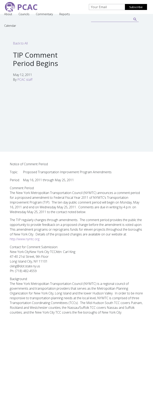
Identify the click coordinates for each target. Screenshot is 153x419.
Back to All (20, 43)
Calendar (10, 26)
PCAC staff (24, 79)
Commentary (44, 14)
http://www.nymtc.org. (25, 239)
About (8, 14)
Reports (64, 14)
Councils (24, 14)
